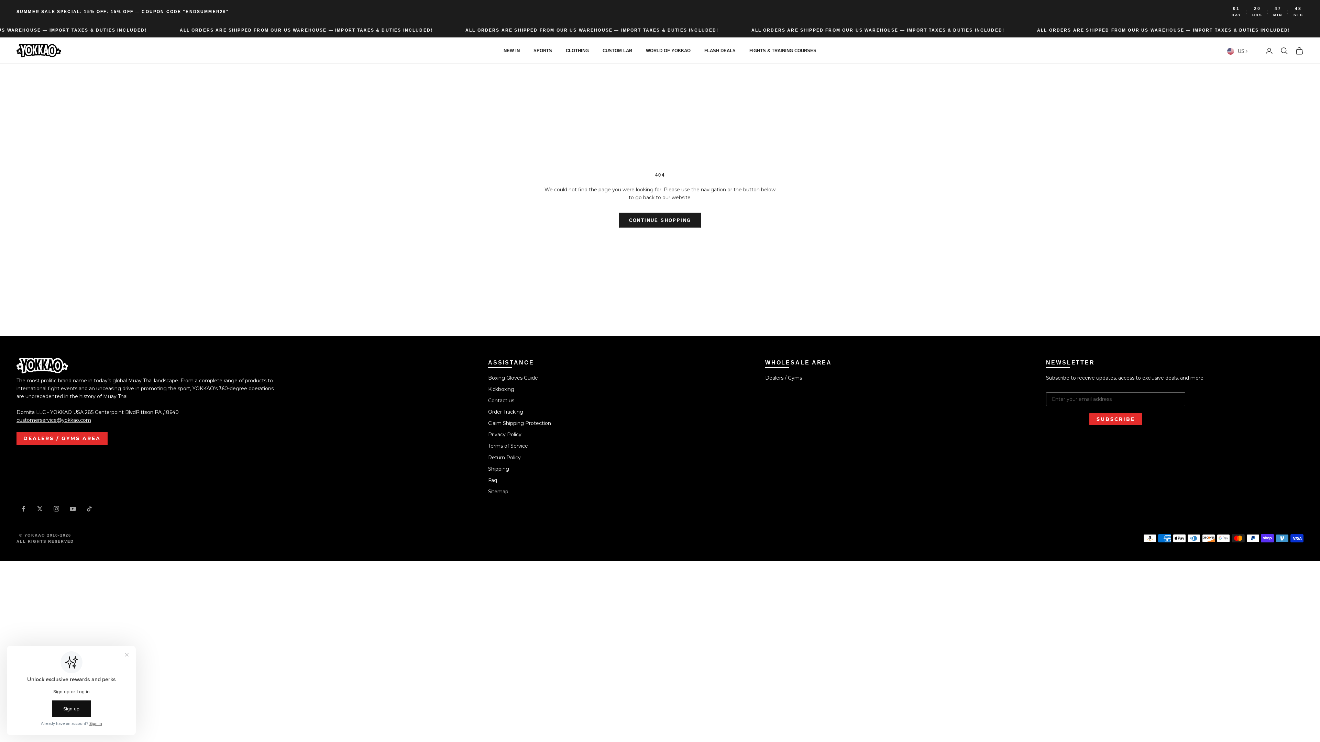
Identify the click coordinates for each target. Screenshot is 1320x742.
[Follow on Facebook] (23, 508)
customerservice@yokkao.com (53, 420)
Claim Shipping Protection (519, 423)
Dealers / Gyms (783, 378)
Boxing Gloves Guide (513, 378)
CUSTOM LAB (617, 50)
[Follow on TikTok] (89, 508)
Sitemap (498, 491)
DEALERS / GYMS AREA (62, 438)
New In (512, 50)
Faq (492, 480)
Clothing (577, 50)
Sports (543, 50)
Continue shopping (660, 220)
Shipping (498, 469)
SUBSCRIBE (1116, 419)
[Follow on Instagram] (56, 508)
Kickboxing (501, 389)
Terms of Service (508, 446)
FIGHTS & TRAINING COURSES (782, 50)
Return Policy (504, 457)
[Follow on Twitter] (39, 508)
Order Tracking (505, 412)
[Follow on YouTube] (72, 508)
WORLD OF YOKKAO (668, 50)
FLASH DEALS (720, 50)
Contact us (501, 400)
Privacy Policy (504, 434)
